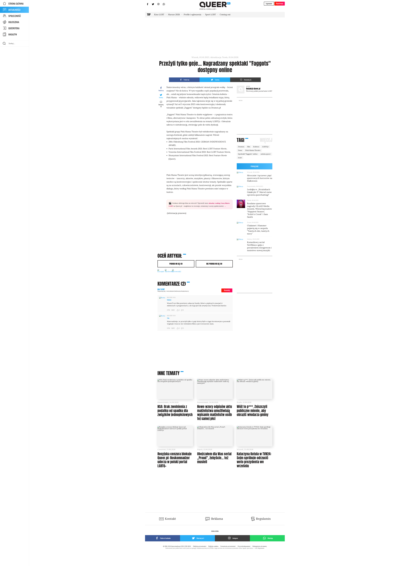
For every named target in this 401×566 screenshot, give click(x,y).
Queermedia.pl (175, 546)
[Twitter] (152, 5)
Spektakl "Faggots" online (248, 154)
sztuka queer (266, 154)
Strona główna (15, 3)
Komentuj (227, 290)
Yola (168, 318)
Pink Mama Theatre (253, 150)
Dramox (241, 147)
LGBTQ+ (265, 147)
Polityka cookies (213, 546)
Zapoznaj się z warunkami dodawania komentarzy (173, 290)
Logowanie (269, 3)
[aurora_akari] (168, 272)
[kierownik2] (176, 272)
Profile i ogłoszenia (192, 14)
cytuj (168, 310)
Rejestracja (279, 3)
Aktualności (14, 9)
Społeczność (14, 16)
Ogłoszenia (13, 22)
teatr (240, 158)
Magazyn (12, 34)
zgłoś (172, 310)
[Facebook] (147, 5)
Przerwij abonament (244, 546)
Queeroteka (13, 28)
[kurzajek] (161, 272)
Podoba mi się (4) (176, 263)
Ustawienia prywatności (228, 546)
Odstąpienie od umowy (259, 546)
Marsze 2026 (174, 14)
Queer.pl (208, 5)
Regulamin (261, 548)
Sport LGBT (210, 14)
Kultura (256, 147)
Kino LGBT (159, 14)
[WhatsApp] (163, 5)
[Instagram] (158, 5)
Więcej (266, 140)
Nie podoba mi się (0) (214, 263)
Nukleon (169, 300)
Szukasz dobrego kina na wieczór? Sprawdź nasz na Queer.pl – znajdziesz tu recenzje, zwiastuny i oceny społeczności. (199, 204)
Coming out (225, 14)
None (240, 150)
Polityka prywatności (199, 546)
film (248, 147)
